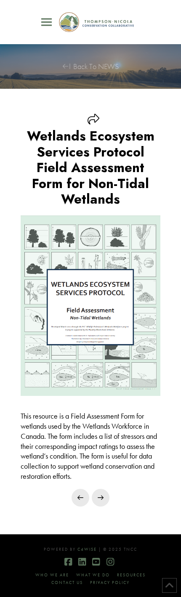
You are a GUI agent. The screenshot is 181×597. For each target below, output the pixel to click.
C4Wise (87, 549)
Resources (131, 575)
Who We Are (52, 575)
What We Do (93, 575)
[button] (46, 22)
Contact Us (67, 582)
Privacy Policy (110, 582)
